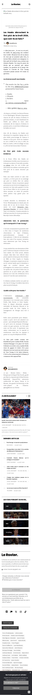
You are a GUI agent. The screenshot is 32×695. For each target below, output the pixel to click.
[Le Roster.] (16, 4)
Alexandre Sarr (22, 207)
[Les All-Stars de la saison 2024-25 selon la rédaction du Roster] (16, 408)
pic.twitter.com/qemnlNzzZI (16, 103)
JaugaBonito (13, 43)
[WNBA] (16, 541)
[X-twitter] (16, 612)
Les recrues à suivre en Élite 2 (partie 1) (17, 488)
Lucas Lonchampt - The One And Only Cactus (14, 425)
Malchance (10, 445)
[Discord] (7, 612)
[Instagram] (21, 612)
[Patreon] (11, 612)
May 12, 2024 (22, 108)
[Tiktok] (25, 612)
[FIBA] (16, 506)
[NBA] (16, 523)
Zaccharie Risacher (9, 209)
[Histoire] (16, 515)
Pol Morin (9, 490)
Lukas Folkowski (11, 453)
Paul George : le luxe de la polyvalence (17, 442)
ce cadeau (6, 165)
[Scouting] (16, 532)
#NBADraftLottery (22, 87)
